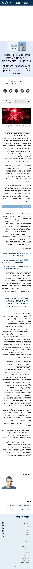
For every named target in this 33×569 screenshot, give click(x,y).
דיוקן (28, 532)
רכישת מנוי (26, 554)
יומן (28, 530)
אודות (27, 552)
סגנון (28, 538)
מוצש (27, 534)
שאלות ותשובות (25, 562)
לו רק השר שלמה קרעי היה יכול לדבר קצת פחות (13, 255)
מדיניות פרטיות (25, 558)
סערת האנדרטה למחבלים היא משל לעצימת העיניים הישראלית (12, 261)
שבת (28, 536)
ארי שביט (14, 48)
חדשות (27, 526)
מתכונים (27, 540)
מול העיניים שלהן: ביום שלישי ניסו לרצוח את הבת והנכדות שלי (13, 267)
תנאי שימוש (26, 560)
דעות (14, 46)
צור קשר (27, 550)
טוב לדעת (26, 542)
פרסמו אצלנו (26, 556)
